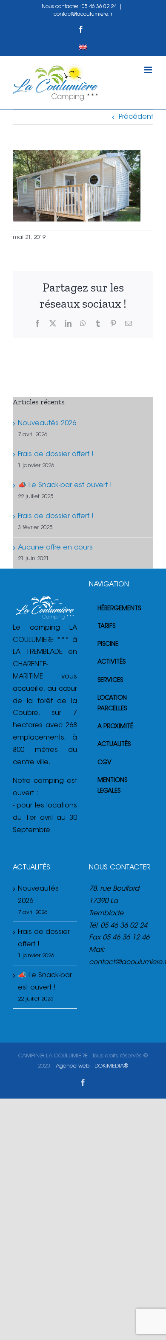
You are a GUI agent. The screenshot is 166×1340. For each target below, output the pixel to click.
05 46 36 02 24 (99, 6)
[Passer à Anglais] (83, 47)
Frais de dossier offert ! (56, 454)
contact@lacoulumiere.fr (83, 14)
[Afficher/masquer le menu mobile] (148, 69)
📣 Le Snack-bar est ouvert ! (65, 485)
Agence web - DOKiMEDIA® (92, 1066)
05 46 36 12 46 (126, 937)
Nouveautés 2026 (47, 423)
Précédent (136, 117)
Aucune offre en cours (55, 547)
